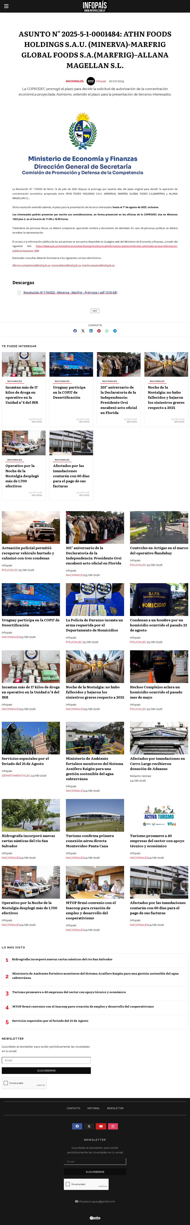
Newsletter (13, 1038)
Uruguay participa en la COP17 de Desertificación (69, 392)
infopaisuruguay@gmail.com (96, 1201)
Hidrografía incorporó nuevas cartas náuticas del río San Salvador (28, 840)
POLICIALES (10, 570)
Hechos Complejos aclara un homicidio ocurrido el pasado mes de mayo (156, 691)
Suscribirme (46, 1070)
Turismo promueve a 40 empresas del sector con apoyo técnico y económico (157, 840)
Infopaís (101, 81)
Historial (93, 1108)
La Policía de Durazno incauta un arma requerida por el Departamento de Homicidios (94, 624)
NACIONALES (75, 81)
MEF (95, 311)
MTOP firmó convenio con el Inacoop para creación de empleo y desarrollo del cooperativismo (91, 910)
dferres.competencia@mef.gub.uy (31, 265)
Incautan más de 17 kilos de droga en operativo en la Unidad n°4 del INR (21, 395)
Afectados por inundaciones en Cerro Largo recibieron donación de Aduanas (157, 763)
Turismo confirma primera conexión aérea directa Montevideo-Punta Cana (90, 840)
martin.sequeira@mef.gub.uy (98, 265)
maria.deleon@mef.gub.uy (66, 265)
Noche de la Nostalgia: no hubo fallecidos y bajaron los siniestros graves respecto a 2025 (166, 397)
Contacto (73, 1108)
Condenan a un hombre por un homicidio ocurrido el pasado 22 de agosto (158, 624)
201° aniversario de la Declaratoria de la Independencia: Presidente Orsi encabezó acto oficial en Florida (118, 400)
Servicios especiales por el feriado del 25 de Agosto (25, 761)
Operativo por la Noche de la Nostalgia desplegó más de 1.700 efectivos (22, 475)
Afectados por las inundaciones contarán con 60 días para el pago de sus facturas (71, 475)
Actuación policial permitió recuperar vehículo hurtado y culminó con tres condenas (28, 552)
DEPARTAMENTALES (16, 775)
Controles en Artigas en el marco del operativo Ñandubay (159, 550)
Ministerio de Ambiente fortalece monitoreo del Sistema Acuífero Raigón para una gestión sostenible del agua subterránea (94, 768)
